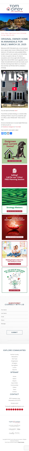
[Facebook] (7, 409)
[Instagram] (9, 409)
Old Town (14, 359)
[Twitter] (11, 409)
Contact (14, 391)
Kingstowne (14, 361)
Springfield (14, 365)
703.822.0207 (14, 403)
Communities (14, 385)
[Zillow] (16, 409)
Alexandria (14, 356)
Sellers (14, 378)
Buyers (14, 381)
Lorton (14, 367)
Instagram (11, 127)
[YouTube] (22, 409)
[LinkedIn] (20, 409)
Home (14, 376)
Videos (14, 387)
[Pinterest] (13, 409)
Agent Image (21, 442)
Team (14, 389)
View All (14, 369)
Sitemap (17, 440)
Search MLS (14, 383)
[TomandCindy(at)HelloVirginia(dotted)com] (25, 2)
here (16, 110)
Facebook (5, 127)
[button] (3, 2)
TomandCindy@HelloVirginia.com (14, 406)
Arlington (14, 363)
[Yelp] (18, 409)
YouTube (18, 127)
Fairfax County (14, 354)
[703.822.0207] (14, 2)
